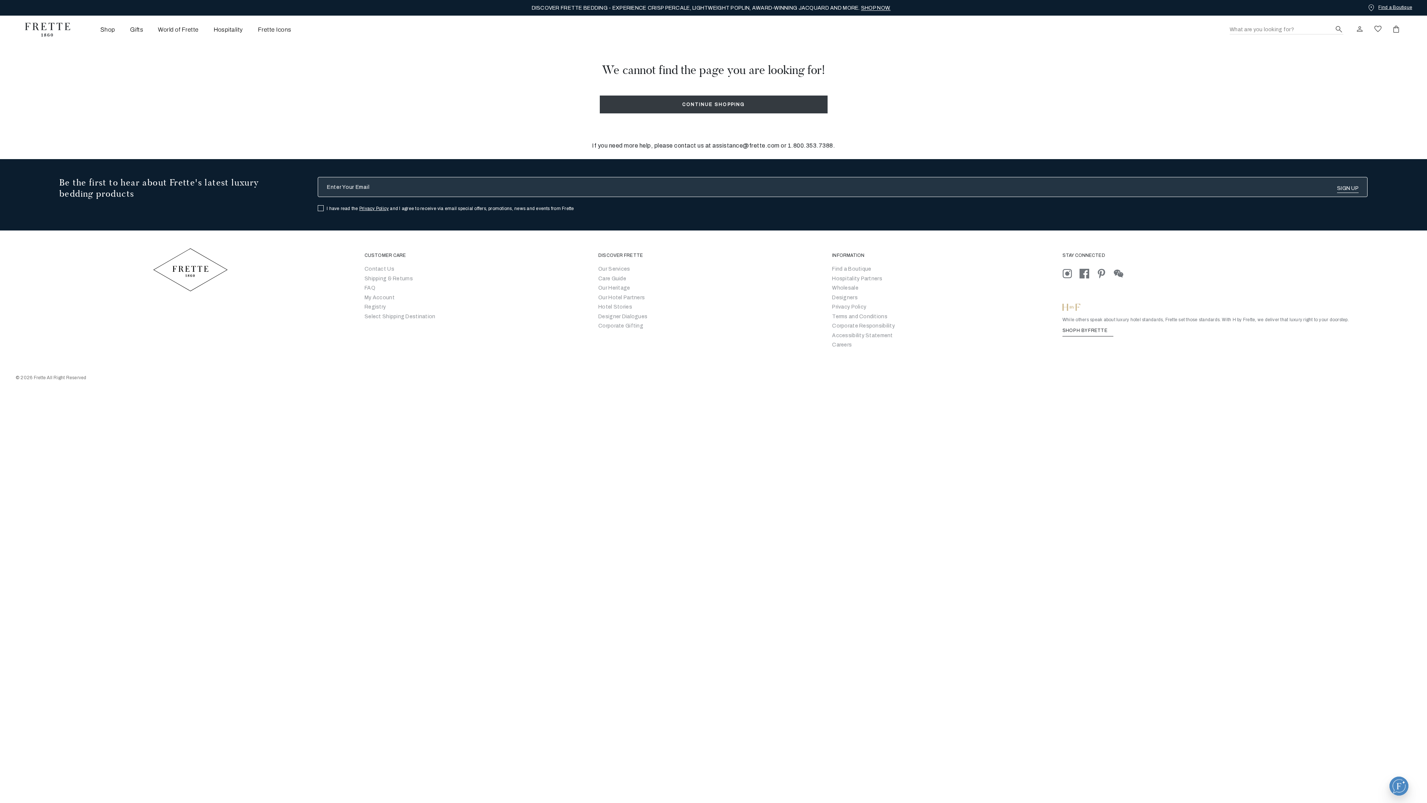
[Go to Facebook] (1088, 273)
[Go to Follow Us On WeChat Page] (1122, 273)
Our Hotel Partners (621, 297)
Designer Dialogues (622, 316)
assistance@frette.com (746, 145)
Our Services (614, 269)
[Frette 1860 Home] (43, 29)
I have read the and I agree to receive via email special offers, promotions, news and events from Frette (450, 208)
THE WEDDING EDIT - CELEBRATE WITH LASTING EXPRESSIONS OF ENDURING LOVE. (711, 8)
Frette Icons (274, 29)
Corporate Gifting (620, 326)
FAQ (370, 288)
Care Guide (612, 278)
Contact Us (379, 269)
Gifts (136, 29)
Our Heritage (614, 288)
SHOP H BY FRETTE (1085, 330)
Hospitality (228, 29)
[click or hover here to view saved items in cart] (1396, 29)
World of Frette (178, 29)
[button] (1398, 786)
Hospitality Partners (857, 278)
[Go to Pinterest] (1105, 273)
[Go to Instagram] (1071, 273)
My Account (380, 297)
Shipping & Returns (389, 278)
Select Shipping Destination (400, 316)
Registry (375, 307)
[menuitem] (97, 29)
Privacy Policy (374, 208)
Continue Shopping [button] (713, 104)
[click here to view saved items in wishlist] (1377, 29)
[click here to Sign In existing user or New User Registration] (1359, 29)
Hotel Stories (615, 307)
